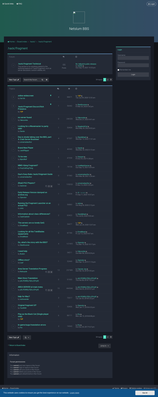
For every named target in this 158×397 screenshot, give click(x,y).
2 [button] (107, 80)
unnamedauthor (26, 142)
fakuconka (24, 120)
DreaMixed (24, 225)
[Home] (79, 17)
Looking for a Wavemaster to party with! (33, 127)
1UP (79, 96)
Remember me (125, 70)
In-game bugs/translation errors (32, 325)
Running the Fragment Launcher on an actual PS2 (34, 204)
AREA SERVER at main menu (30, 287)
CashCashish (24, 217)
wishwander (24, 299)
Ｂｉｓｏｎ (82, 193)
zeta (21, 208)
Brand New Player (25, 148)
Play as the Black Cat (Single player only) (33, 315)
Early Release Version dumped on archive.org (32, 193)
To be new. (22, 156)
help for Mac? (24, 296)
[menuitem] (19, 3)
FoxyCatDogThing (26, 168)
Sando (22, 131)
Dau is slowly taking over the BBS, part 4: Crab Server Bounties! (34, 138)
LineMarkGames (84, 166)
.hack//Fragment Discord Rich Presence (31, 107)
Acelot (22, 254)
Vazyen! (81, 157)
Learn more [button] (74, 393)
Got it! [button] (145, 393)
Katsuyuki (23, 271)
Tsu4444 (23, 308)
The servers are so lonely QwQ (31, 223)
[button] (110, 79)
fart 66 (22, 98)
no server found (25, 117)
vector (80, 66)
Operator (23, 197)
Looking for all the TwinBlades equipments (31, 232)
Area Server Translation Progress (32, 269)
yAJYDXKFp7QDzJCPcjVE (29, 281)
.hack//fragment (17, 48)
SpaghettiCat (82, 126)
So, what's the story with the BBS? (33, 242)
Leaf (21, 263)
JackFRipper (24, 150)
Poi (79, 314)
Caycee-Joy (82, 269)
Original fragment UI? (27, 305)
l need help (22, 251)
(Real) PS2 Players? (26, 183)
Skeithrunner (82, 105)
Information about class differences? (34, 214)
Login (120, 50)
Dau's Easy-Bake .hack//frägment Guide (35, 174)
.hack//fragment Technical (29, 64)
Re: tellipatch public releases (86, 64)
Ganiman (23, 186)
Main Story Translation (28, 278)
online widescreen (26, 95)
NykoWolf (23, 159)
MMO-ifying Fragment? (28, 165)
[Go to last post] (82, 96)
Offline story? (24, 260)
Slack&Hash (82, 137)
